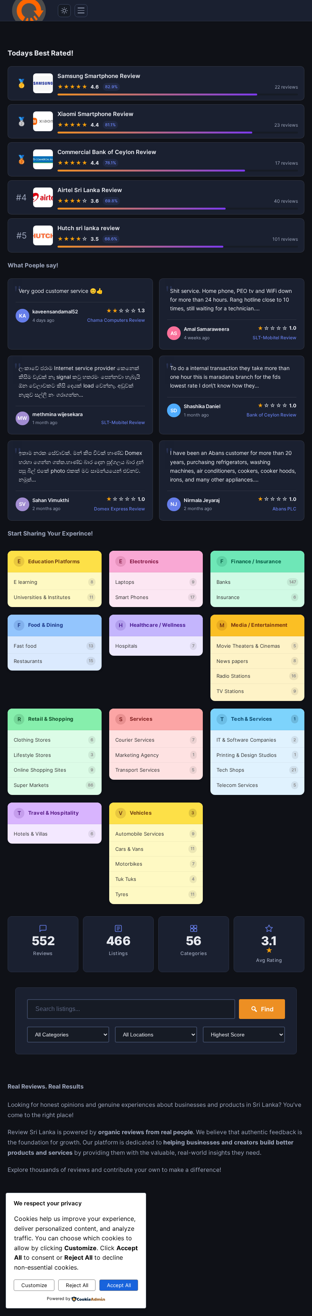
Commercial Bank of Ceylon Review (106, 152)
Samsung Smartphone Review (98, 75)
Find (267, 1009)
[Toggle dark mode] (64, 10)
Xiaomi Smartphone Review (95, 114)
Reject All (77, 1285)
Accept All (119, 1285)
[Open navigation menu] (81, 10)
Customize (34, 1285)
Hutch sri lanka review (88, 228)
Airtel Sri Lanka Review (89, 190)
